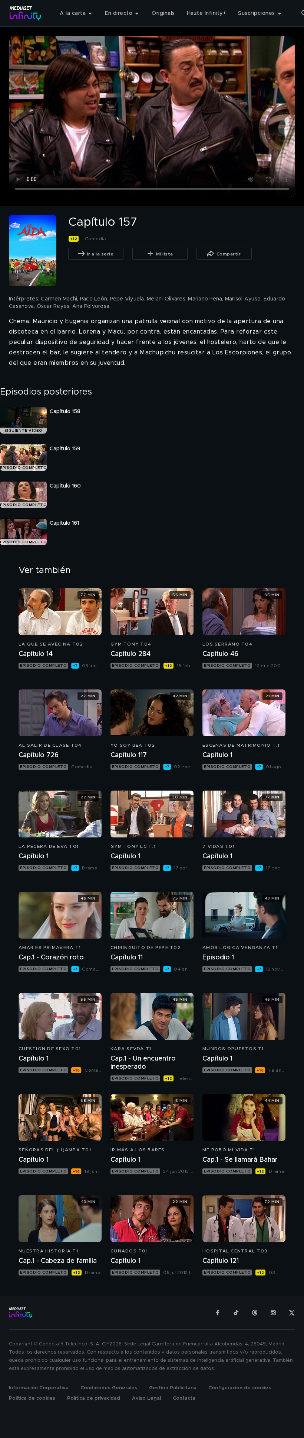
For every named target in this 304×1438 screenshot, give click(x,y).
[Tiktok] (236, 1312)
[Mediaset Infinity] (25, 13)
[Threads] (254, 1312)
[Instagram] (273, 1312)
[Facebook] (217, 1312)
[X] (291, 1312)
